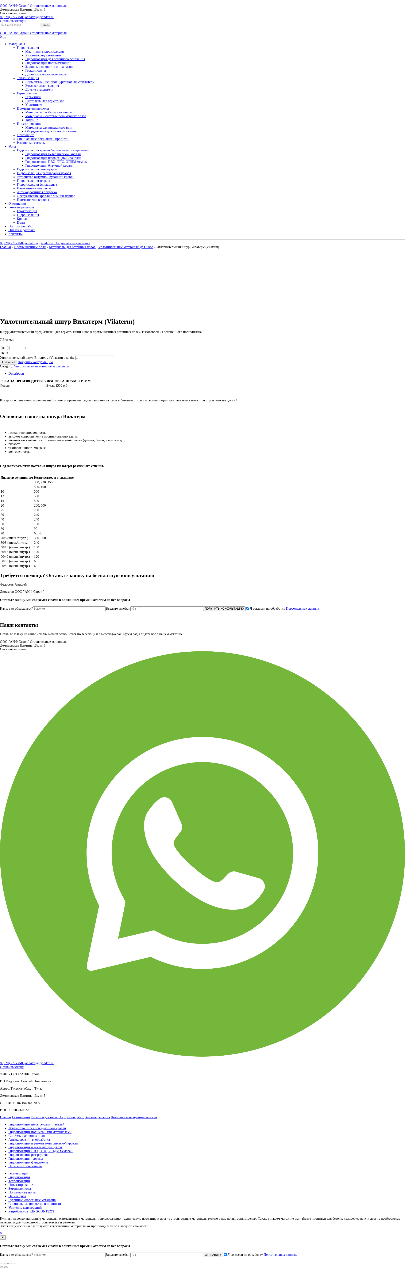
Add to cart (8, 362)
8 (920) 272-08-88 (12, 17)
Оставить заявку (12, 21)
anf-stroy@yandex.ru (39, 17)
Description (16, 373)
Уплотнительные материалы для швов (125, 247)
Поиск (45, 25)
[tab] (206, 373)
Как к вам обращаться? (16, 608)
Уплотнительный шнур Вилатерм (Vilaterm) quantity (37, 357)
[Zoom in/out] (14, 1263)
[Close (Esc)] (1, 1263)
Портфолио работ (71, 1117)
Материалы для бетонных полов (72, 247)
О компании (21, 1117)
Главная (5, 247)
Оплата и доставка (44, 1117)
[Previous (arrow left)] (1, 1267)
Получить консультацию (72, 243)
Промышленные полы (30, 247)
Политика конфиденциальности (134, 1117)
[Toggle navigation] (4, 37)
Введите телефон (118, 608)
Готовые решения (97, 1117)
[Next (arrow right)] (6, 1267)
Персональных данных (302, 608)
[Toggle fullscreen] (10, 1263)
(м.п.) (4, 347)
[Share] (6, 1263)
